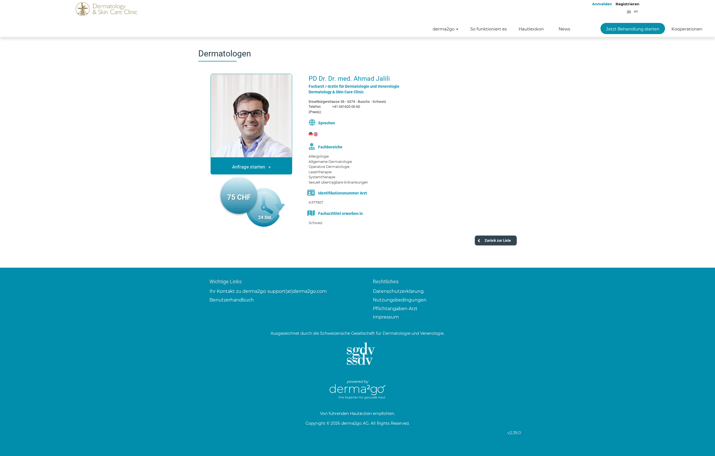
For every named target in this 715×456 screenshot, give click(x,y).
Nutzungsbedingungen (399, 300)
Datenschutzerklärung (398, 291)
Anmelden (602, 4)
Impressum (386, 317)
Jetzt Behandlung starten (632, 29)
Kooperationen (686, 29)
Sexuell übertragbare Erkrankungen (338, 182)
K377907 (316, 202)
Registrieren (627, 4)
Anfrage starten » (251, 167)
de (629, 11)
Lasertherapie (320, 172)
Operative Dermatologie (329, 167)
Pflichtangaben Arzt (395, 308)
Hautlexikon (531, 29)
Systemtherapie (322, 177)
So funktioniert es (488, 29)
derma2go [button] (444, 29)
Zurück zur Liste (498, 240)
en (636, 11)
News (564, 29)
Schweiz (315, 223)
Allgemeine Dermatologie (330, 162)
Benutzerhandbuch (231, 300)
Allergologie (319, 156)
